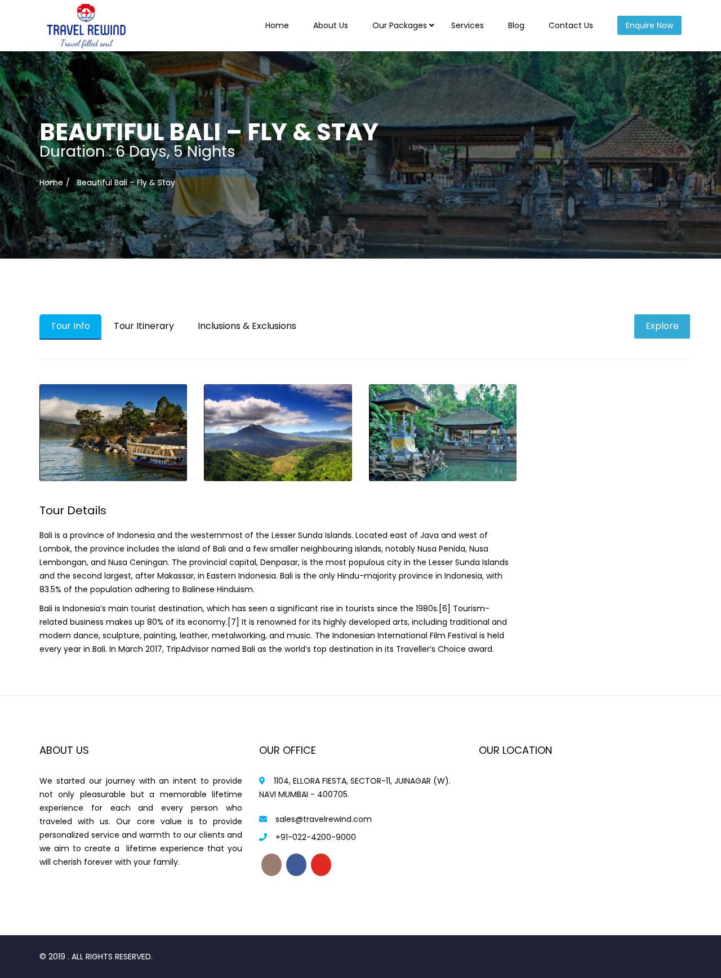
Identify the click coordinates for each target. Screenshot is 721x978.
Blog (516, 25)
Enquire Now (649, 25)
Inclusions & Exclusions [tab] (247, 325)
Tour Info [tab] (70, 325)
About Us (330, 25)
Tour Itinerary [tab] (144, 325)
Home (277, 25)
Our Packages (399, 25)
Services (467, 25)
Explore (662, 325)
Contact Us (571, 25)
